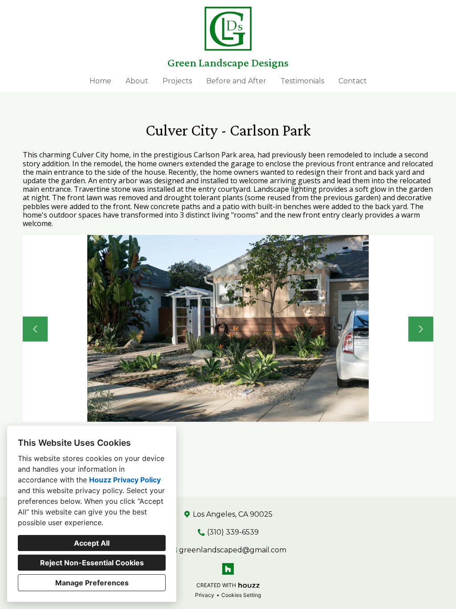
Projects (177, 81)
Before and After (236, 81)
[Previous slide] (35, 329)
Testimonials (302, 81)
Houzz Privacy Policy (125, 479)
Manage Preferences (92, 582)
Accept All (92, 543)
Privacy (204, 595)
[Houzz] (228, 569)
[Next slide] (420, 329)
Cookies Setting (241, 595)
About (137, 81)
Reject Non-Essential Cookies (92, 562)
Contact (352, 81)
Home (100, 81)
